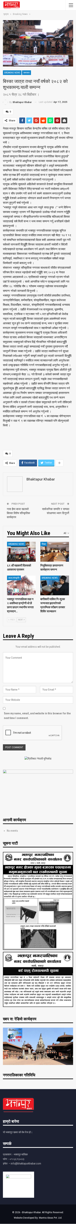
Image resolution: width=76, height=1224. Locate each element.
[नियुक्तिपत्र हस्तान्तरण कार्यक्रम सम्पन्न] (54, 552)
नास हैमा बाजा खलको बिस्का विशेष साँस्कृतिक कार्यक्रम (18, 513)
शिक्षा (44, 544)
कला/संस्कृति (13, 578)
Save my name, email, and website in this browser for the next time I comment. (37, 716)
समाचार (26, 72)
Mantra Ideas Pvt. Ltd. (50, 1217)
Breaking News (12, 72)
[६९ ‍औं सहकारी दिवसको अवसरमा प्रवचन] (21, 552)
